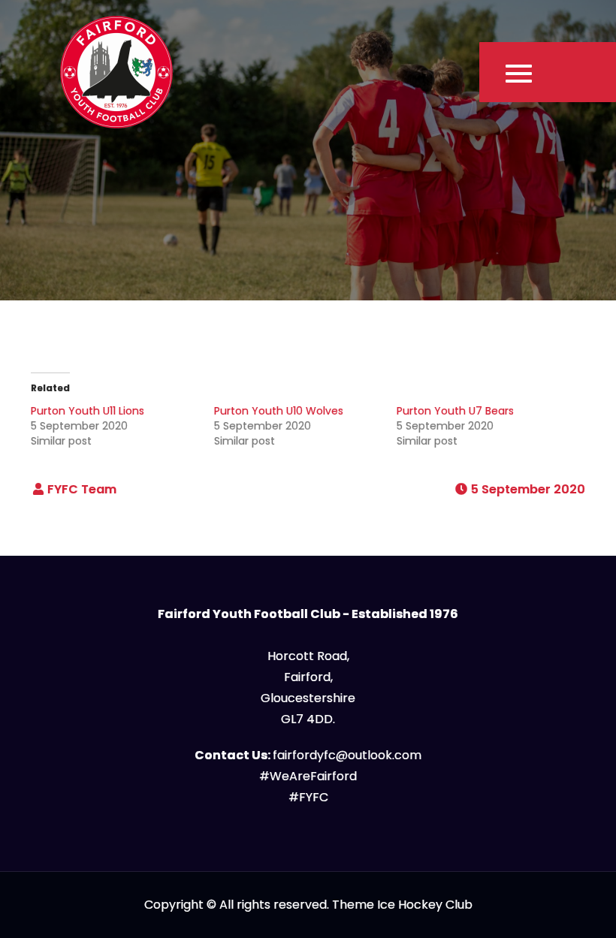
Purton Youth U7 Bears (455, 410)
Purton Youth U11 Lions (87, 410)
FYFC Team (81, 489)
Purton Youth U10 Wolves (278, 410)
